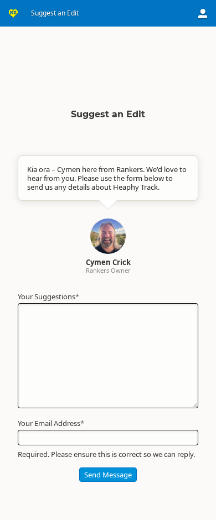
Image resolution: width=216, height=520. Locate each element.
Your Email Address (51, 423)
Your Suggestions (48, 296)
